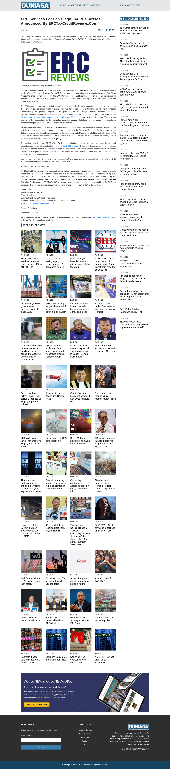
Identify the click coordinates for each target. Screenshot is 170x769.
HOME (63, 5)
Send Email (31, 195)
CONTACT (95, 5)
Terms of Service (85, 730)
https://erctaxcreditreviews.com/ (41, 203)
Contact (85, 741)
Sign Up (41, 747)
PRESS (86, 5)
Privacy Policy (85, 734)
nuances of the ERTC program (66, 146)
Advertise (85, 737)
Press (85, 745)
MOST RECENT (74, 5)
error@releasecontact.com (103, 217)
